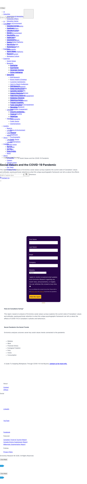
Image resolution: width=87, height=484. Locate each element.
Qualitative (14, 65)
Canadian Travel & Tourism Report (15, 440)
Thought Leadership (17, 111)
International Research (17, 95)
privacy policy (34, 291)
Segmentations (15, 142)
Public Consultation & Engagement (22, 105)
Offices (5, 390)
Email (31, 255)
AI (4, 12)
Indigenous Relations (17, 98)
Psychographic (15, 137)
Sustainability (11, 39)
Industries (6, 14)
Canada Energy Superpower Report (15, 442)
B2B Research (15, 86)
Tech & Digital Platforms (15, 42)
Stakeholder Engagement (18, 109)
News (9, 153)
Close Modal (4, 459)
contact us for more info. (58, 364)
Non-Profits (11, 35)
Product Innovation (16, 102)
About (5, 156)
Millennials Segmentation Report (14, 444)
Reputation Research (17, 107)
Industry (32, 270)
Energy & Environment (14, 23)
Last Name (33, 247)
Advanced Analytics (17, 70)
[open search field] (26, 174)
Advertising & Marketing (15, 16)
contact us (41, 291)
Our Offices (11, 165)
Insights (6, 144)
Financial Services (13, 26)
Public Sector (11, 37)
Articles (9, 149)
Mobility (9, 33)
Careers (9, 160)
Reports (9, 146)
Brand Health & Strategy (18, 88)
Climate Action (12, 163)
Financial (13, 132)
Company (32, 262)
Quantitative (14, 67)
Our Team (10, 167)
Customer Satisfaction (18, 91)
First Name (33, 239)
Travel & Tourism (12, 44)
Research (10, 54)
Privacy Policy (11, 169)
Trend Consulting (16, 114)
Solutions (10, 118)
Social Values (11, 51)
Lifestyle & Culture (13, 30)
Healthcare (10, 28)
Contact (6, 387)
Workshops (14, 116)
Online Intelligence (16, 72)
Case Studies (11, 151)
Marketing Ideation (16, 100)
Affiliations (10, 158)
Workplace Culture (13, 47)
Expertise (6, 49)
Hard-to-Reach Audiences (19, 93)
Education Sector (12, 21)
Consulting (10, 74)
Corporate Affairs (13, 19)
